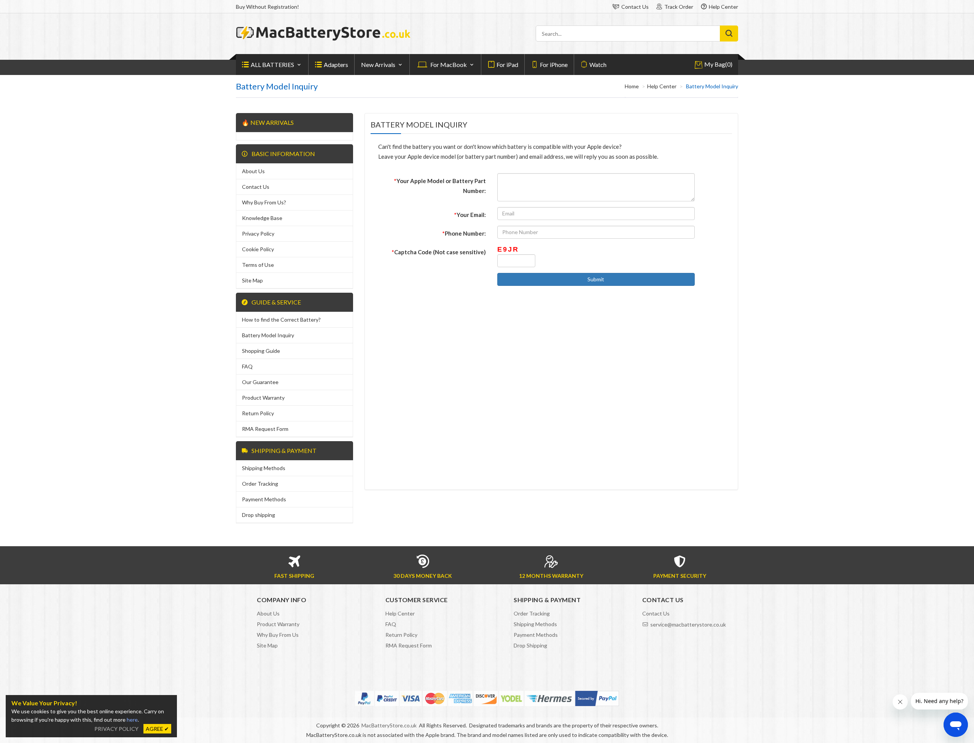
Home (632, 86)
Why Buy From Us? (264, 202)
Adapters (336, 64)
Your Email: (470, 214)
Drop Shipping (530, 645)
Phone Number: (464, 233)
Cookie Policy (258, 249)
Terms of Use (258, 264)
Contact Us (635, 6)
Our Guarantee (260, 382)
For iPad (507, 64)
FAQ (247, 366)
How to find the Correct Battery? (281, 319)
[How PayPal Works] (597, 698)
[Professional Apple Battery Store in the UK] (323, 38)
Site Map (252, 280)
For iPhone (554, 64)
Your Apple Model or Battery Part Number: (440, 185)
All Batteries (272, 64)
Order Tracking (260, 483)
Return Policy (258, 413)
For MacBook (448, 64)
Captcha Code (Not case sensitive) (439, 252)
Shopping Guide (261, 351)
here (132, 719)
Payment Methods (264, 499)
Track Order (678, 6)
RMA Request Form (265, 429)
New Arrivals (378, 64)
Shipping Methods (263, 468)
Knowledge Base (262, 218)
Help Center (723, 6)
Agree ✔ (157, 728)
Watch (597, 64)
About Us (253, 171)
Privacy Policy (258, 233)
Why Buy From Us (278, 634)
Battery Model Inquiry (268, 335)
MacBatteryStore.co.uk (389, 725)
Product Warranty (263, 397)
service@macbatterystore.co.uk (688, 624)
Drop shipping (258, 515)
